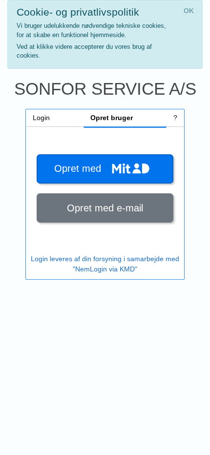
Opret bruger (111, 118)
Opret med (80, 168)
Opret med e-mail (105, 208)
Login (41, 118)
